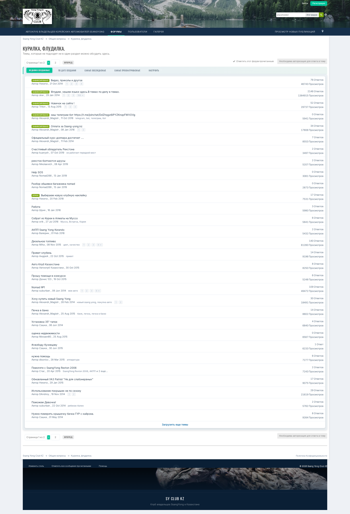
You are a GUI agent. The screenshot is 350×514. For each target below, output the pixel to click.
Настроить (154, 70)
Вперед (68, 62)
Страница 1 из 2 (35, 62)
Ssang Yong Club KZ (33, 455)
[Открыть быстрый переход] (322, 32)
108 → (80, 95)
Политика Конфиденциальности (311, 455)
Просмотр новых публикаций (295, 31)
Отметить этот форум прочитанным (254, 61)
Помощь (103, 466)
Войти (305, 3)
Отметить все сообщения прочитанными (71, 466)
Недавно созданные (39, 70)
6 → (98, 290)
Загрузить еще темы (175, 424)
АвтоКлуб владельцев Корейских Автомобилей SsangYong (65, 31)
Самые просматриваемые (127, 70)
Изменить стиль (36, 466)
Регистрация (318, 3)
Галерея (158, 31)
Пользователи (137, 31)
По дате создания (67, 70)
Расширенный (325, 14)
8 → (100, 244)
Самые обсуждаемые (95, 70)
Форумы (116, 31)
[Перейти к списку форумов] (37, 16)
